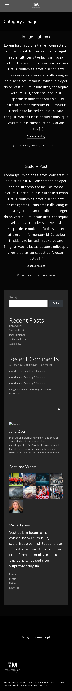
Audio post (15, 343)
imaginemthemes (18, 389)
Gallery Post (36, 166)
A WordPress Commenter (23, 364)
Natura (12, 583)
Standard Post (16, 330)
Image (35, 146)
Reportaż (14, 587)
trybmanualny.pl (37, 637)
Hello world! (15, 325)
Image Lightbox (36, 37)
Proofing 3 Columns (35, 371)
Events (12, 574)
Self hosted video (18, 339)
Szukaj (13, 297)
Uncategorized (51, 146)
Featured (23, 146)
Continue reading (36, 136)
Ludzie (12, 578)
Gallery (40, 275)
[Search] (58, 408)
